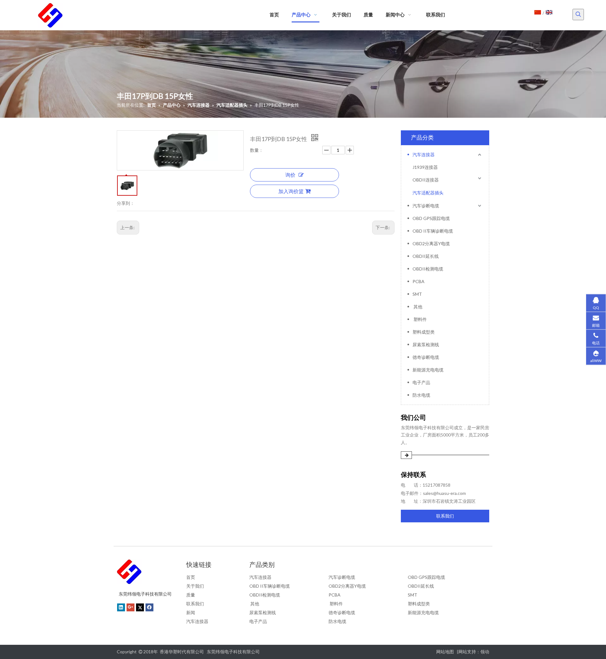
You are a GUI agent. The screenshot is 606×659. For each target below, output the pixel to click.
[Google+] (130, 607)
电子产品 (421, 382)
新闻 (190, 612)
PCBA (419, 281)
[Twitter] (140, 607)
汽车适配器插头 (428, 192)
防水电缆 (421, 395)
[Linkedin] (121, 607)
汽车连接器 (424, 154)
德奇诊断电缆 (426, 357)
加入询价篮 (291, 191)
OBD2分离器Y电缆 (431, 243)
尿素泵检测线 (426, 344)
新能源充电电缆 (428, 369)
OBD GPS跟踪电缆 (431, 218)
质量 (190, 594)
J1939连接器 (425, 167)
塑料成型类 (424, 332)
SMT (417, 294)
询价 (290, 175)
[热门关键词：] (578, 14)
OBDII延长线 (426, 256)
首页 (190, 577)
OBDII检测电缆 (428, 268)
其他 (417, 306)
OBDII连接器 (426, 179)
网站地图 (445, 651)
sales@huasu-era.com (444, 493)
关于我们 (195, 586)
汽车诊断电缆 (426, 205)
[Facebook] (149, 607)
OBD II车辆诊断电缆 (433, 231)
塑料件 (420, 319)
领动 (484, 651)
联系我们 (445, 516)
